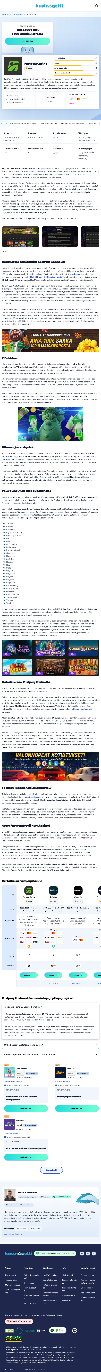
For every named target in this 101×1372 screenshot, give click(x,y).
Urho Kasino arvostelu (12, 1081)
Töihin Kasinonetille (12, 1291)
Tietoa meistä (11, 1280)
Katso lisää (51, 1170)
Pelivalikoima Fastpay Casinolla (73, 123)
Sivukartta (66, 1300)
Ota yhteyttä (10, 1275)
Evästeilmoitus (68, 1295)
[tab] (3, 251)
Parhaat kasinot (87, 1275)
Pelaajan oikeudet (50, 1286)
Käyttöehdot (67, 1275)
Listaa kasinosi (30, 1303)
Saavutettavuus (50, 1280)
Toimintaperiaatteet (31, 1276)
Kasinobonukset (88, 1292)
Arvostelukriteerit (31, 1297)
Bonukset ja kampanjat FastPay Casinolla (21, 123)
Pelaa (29, 41)
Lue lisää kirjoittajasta (13, 1234)
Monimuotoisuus (12, 1285)
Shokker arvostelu (61, 1081)
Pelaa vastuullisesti (50, 1302)
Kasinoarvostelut (17, 14)
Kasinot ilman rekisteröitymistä (88, 1281)
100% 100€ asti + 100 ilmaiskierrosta (44, 277)
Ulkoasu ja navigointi (49, 123)
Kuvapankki (29, 1283)
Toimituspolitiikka (31, 1289)
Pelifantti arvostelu (11, 1133)
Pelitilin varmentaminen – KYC (50, 1294)
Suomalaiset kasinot (88, 1299)
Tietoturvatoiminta (69, 1281)
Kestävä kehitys (50, 1275)
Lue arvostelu (53, 983)
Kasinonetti (5, 14)
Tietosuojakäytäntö (69, 1289)
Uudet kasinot (87, 1288)
